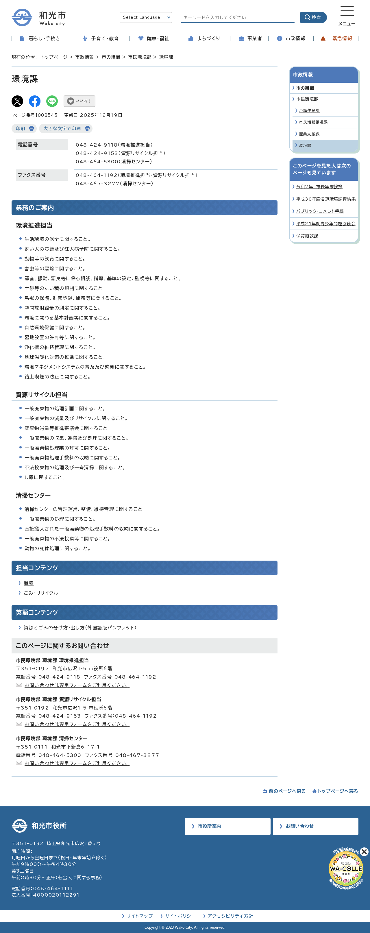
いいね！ (84, 101)
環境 (29, 583)
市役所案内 (209, 826)
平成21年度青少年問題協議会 (326, 223)
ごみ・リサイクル (41, 593)
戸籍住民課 (309, 110)
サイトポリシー (180, 916)
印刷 (20, 128)
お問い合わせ (300, 826)
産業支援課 (309, 134)
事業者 (254, 38)
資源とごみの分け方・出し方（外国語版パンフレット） (80, 627)
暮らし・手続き (44, 38)
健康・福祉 (158, 38)
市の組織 (111, 57)
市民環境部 (139, 57)
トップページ (54, 57)
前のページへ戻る (287, 791)
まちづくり (208, 38)
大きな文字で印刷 (62, 128)
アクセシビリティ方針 (231, 916)
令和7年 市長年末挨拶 (319, 186)
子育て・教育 (105, 38)
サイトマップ (140, 916)
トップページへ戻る (338, 791)
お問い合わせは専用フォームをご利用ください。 (77, 685)
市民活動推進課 (313, 122)
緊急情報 (342, 38)
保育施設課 (307, 236)
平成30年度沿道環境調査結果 (326, 199)
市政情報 (296, 38)
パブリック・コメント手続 (320, 211)
